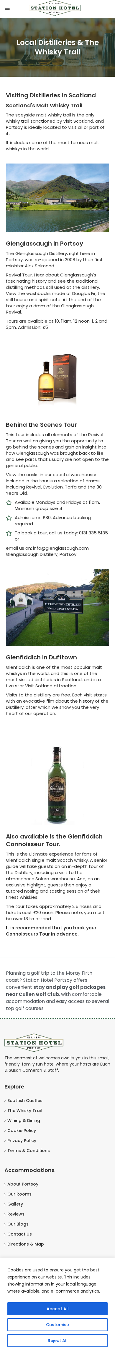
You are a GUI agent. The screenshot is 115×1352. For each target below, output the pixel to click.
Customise (57, 1325)
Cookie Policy (21, 1130)
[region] (57, 1305)
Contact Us (19, 1234)
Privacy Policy (21, 1140)
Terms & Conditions (28, 1150)
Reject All (58, 1340)
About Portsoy (22, 1184)
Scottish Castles (24, 1100)
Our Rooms (19, 1194)
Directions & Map (25, 1244)
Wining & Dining (23, 1120)
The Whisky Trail (24, 1110)
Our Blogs (18, 1224)
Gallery (15, 1204)
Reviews (15, 1214)
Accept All (58, 1309)
